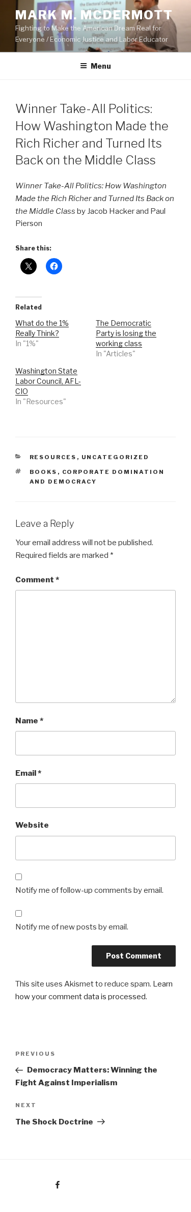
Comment (37, 579)
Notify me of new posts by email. (71, 927)
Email (28, 773)
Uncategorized (115, 457)
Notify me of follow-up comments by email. (89, 890)
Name (29, 720)
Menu (101, 66)
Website (32, 825)
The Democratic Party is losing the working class (126, 333)
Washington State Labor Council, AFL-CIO (48, 381)
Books (44, 471)
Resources (53, 457)
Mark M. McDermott (94, 15)
